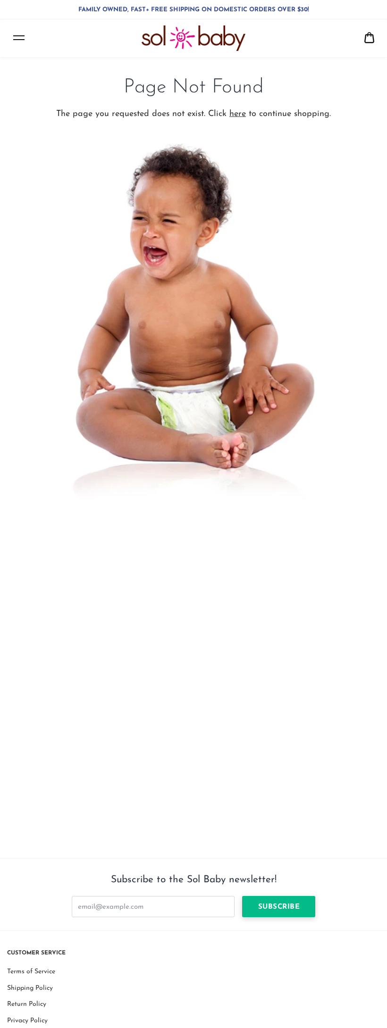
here (237, 114)
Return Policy (26, 1004)
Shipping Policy (30, 988)
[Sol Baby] (193, 38)
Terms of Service (31, 971)
